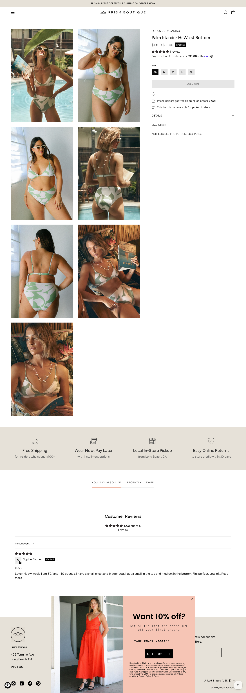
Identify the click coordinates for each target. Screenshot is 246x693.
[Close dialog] (192, 599)
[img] (23, 553)
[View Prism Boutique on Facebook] (30, 683)
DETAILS (157, 115)
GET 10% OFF (159, 654)
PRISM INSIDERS (99, 3)
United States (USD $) (217, 680)
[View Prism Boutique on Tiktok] (21, 683)
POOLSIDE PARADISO (166, 31)
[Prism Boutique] (123, 12)
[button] (225, 12)
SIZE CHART (159, 124)
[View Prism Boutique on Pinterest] (38, 683)
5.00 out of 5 (132, 525)
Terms (156, 676)
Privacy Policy (145, 676)
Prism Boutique (19, 646)
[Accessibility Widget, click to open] (8, 685)
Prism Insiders (165, 100)
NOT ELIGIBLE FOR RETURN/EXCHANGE (177, 134)
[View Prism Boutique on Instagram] (13, 683)
